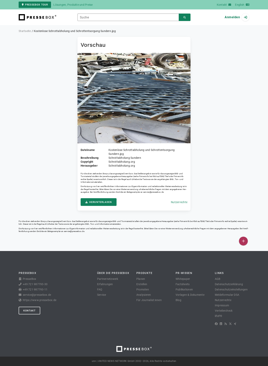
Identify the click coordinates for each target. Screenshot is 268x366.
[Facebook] (216, 324)
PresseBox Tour (36, 4)
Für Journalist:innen (149, 300)
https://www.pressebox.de (39, 300)
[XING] (235, 324)
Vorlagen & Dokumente (190, 294)
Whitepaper (183, 278)
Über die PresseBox (113, 273)
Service (101, 294)
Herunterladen (100, 202)
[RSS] (225, 324)
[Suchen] (185, 17)
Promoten (142, 289)
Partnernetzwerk (107, 278)
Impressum (222, 305)
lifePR (218, 316)
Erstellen (141, 284)
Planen (140, 278)
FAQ (99, 289)
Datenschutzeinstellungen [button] (231, 289)
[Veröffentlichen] (243, 241)
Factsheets (183, 284)
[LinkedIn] (221, 324)
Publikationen (184, 289)
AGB (218, 278)
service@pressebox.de (153, 192)
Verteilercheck (224, 310)
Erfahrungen (105, 284)
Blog (178, 300)
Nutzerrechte (179, 202)
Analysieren (143, 294)
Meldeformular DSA (227, 294)
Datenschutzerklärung (229, 284)
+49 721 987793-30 (35, 284)
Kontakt (29, 310)
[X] (230, 324)
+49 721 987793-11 (35, 289)
